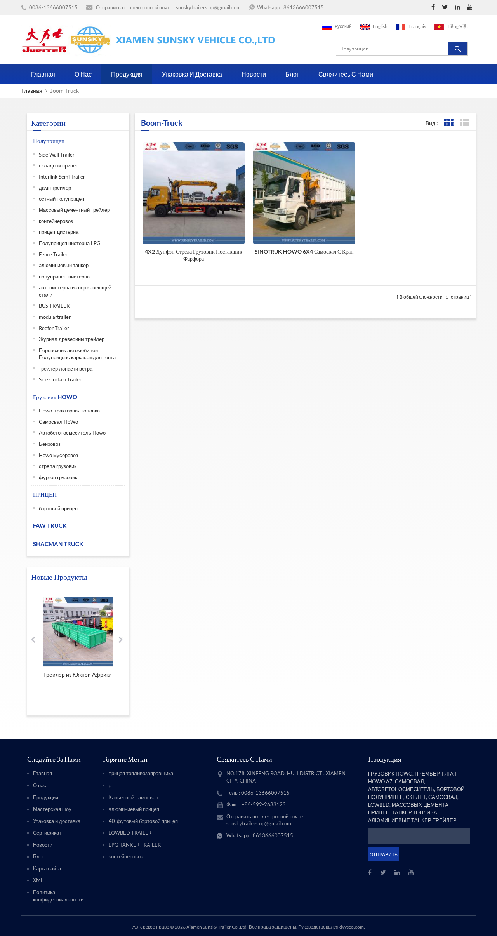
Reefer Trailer (54, 328)
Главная (43, 74)
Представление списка (464, 123)
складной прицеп (58, 165)
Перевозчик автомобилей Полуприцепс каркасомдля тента (77, 354)
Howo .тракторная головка (69, 410)
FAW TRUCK (49, 525)
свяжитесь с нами (345, 74)
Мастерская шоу (52, 809)
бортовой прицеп (58, 508)
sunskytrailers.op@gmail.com (208, 7)
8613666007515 (303, 7)
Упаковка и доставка (192, 74)
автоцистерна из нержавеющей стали (75, 291)
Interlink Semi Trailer (62, 177)
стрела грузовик (57, 466)
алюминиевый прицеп (134, 809)
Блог (292, 74)
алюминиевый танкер (64, 265)
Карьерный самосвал (133, 797)
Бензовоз (50, 444)
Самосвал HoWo (58, 422)
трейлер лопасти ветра (65, 368)
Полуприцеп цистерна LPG (70, 243)
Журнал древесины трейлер (71, 339)
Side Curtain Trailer (60, 379)
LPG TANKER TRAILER (135, 845)
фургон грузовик (58, 477)
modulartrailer (55, 317)
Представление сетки (448, 123)
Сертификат (47, 833)
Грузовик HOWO (55, 396)
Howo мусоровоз (58, 455)
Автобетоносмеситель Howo (72, 433)
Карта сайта (47, 868)
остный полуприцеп (61, 199)
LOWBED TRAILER (130, 833)
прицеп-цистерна (58, 232)
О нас (83, 74)
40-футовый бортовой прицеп (143, 821)
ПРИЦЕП (45, 494)
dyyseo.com (351, 927)
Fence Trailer (53, 254)
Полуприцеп (48, 140)
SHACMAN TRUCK (58, 543)
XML (38, 880)
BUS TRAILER (54, 306)
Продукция (126, 74)
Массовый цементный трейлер (74, 210)
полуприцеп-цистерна (64, 276)
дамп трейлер (55, 187)
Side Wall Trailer (57, 154)
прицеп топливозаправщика (141, 773)
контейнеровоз (56, 221)
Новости (254, 74)
